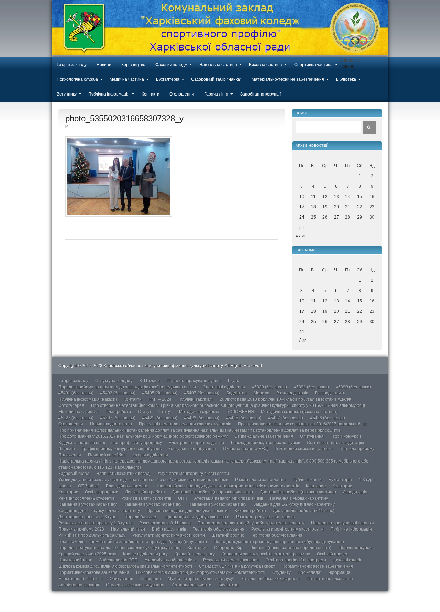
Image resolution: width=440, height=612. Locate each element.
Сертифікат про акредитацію (335, 442)
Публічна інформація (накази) (87, 399)
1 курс (233, 380)
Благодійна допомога (126, 485)
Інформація (339, 572)
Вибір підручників (169, 529)
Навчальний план (128, 529)
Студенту (281, 572)
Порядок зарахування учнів (193, 380)
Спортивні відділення (224, 387)
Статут (145, 411)
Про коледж (309, 572)
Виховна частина (265, 64)
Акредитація (355, 492)
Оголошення (181, 94)
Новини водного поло (111, 424)
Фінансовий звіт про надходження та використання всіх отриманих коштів (226, 485)
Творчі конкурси (346, 436)
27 (336, 217)
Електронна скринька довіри (196, 442)
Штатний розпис (228, 535)
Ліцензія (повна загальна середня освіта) (290, 547)
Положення (69, 455)
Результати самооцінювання (231, 560)
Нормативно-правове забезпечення (317, 566)
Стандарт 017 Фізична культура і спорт (237, 566)
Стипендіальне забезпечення (263, 436)
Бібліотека (346, 79)
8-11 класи (150, 380)
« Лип (301, 235)
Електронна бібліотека (80, 578)
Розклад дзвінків (292, 393)
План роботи (118, 411)
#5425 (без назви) (243, 417)
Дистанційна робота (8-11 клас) (303, 510)
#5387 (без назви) (117, 417)
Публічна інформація (109, 94)
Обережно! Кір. (228, 547)
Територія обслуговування (218, 529)
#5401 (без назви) (76, 393)
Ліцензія (66, 448)
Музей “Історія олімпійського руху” (201, 578)
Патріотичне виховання (330, 578)
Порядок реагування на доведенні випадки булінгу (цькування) (119, 547)
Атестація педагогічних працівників (228, 498)
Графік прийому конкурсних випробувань (122, 448)
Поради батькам (140, 516)
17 (301, 206)
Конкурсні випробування (192, 448)
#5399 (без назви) (353, 387)
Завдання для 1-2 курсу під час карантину (294, 504)
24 (301, 217)
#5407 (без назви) (201, 393)
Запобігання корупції (260, 94)
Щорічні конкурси (355, 547)
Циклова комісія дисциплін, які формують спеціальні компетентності (125, 566)
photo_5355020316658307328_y (124, 118)
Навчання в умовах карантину (299, 498)
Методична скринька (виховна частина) (299, 411)
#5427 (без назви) (285, 417)
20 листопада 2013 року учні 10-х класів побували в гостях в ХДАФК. (286, 399)
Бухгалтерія (167, 79)
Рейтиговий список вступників (303, 448)
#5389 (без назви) (269, 387)
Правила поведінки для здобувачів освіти (187, 510)
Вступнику (67, 94)
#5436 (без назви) (327, 417)
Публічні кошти (307, 479)
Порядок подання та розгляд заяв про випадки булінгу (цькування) (279, 541)
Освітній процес (332, 554)
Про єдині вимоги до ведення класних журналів (185, 424)
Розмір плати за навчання (260, 479)
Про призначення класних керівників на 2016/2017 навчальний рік (302, 424)
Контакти (151, 94)
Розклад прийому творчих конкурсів (265, 442)
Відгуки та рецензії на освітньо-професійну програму (110, 442)
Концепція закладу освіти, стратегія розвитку (266, 554)
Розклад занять (330, 393)
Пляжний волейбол (107, 455)
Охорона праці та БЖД (245, 448)
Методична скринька (78, 411)
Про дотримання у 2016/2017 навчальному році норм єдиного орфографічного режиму (143, 436)
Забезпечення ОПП (118, 560)
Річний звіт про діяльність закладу (91, 535)
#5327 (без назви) (76, 417)
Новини (104, 64)
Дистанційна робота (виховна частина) (298, 492)
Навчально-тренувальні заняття (342, 523)
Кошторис (316, 485)
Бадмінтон (236, 393)
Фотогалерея (71, 405)
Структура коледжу (114, 380)
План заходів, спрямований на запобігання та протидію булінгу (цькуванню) (132, 541)
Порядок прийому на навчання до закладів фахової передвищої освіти (127, 387)
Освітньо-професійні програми (296, 560)
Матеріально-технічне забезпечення (288, 79)
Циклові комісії (347, 560)
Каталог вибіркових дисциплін (270, 578)
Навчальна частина (218, 64)
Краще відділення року (145, 554)
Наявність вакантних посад (123, 473)
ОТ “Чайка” (88, 485)
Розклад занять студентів (146, 498)
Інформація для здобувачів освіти (196, 516)
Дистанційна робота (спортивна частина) (212, 492)
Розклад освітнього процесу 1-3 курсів (95, 523)
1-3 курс (366, 479)
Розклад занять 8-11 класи (165, 523)
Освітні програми (101, 492)
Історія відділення (150, 455)
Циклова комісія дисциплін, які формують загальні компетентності (200, 572)
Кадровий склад (73, 473)
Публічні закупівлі (195, 399)
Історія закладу (72, 64)
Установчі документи (191, 584)
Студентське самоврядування (135, 584)
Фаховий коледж (171, 64)
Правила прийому (356, 448)
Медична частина (127, 79)
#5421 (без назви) (159, 417)
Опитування (312, 436)
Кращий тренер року (195, 554)
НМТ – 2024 (160, 399)
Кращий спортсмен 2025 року (87, 554)
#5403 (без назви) (117, 393)
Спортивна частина (313, 64)
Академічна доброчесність (170, 560)
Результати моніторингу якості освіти (192, 473)
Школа (64, 485)
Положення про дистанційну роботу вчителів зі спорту (251, 523)
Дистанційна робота (145, 492)
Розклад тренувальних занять (265, 516)
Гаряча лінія (216, 94)
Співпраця (150, 578)
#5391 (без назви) (311, 387)
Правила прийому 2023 (81, 529)
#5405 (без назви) (159, 393)
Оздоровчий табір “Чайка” (216, 79)
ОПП (182, 498)
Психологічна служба (77, 79)
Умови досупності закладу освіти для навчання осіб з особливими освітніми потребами (143, 479)
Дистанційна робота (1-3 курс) (88, 516)
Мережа (262, 393)
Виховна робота (250, 510)
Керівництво (133, 64)
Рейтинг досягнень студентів (86, 498)
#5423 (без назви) (201, 417)
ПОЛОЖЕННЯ (240, 411)
